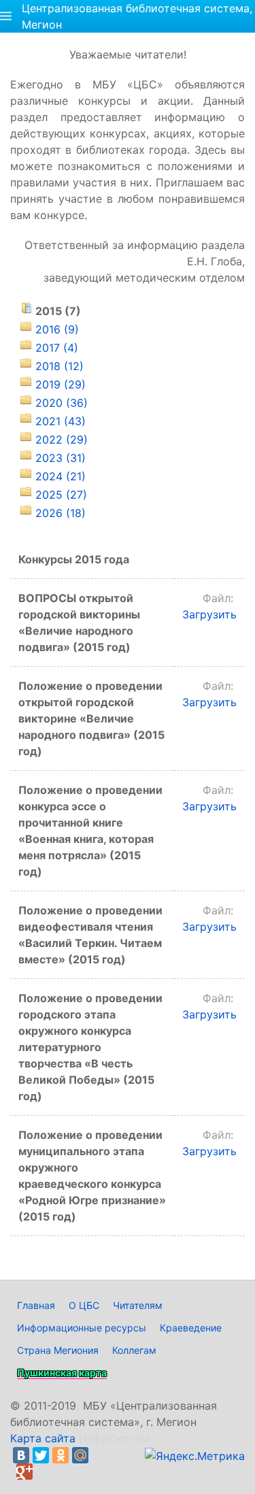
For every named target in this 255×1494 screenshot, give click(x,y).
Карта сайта (42, 1438)
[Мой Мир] (80, 1455)
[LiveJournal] (100, 1455)
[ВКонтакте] (21, 1455)
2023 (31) (60, 458)
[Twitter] (41, 1455)
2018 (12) (59, 366)
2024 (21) (60, 476)
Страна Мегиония (58, 1350)
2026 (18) (60, 513)
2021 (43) (60, 421)
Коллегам (134, 1350)
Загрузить (209, 614)
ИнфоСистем (114, 1438)
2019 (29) (60, 384)
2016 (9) (57, 329)
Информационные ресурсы (81, 1327)
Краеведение (191, 1327)
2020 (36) (61, 403)
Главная (36, 1305)
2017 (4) (56, 347)
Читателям (138, 1305)
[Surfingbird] (44, 1471)
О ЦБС (84, 1305)
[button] (6, 16)
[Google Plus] (24, 1471)
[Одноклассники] (60, 1455)
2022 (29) (61, 439)
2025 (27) (61, 494)
